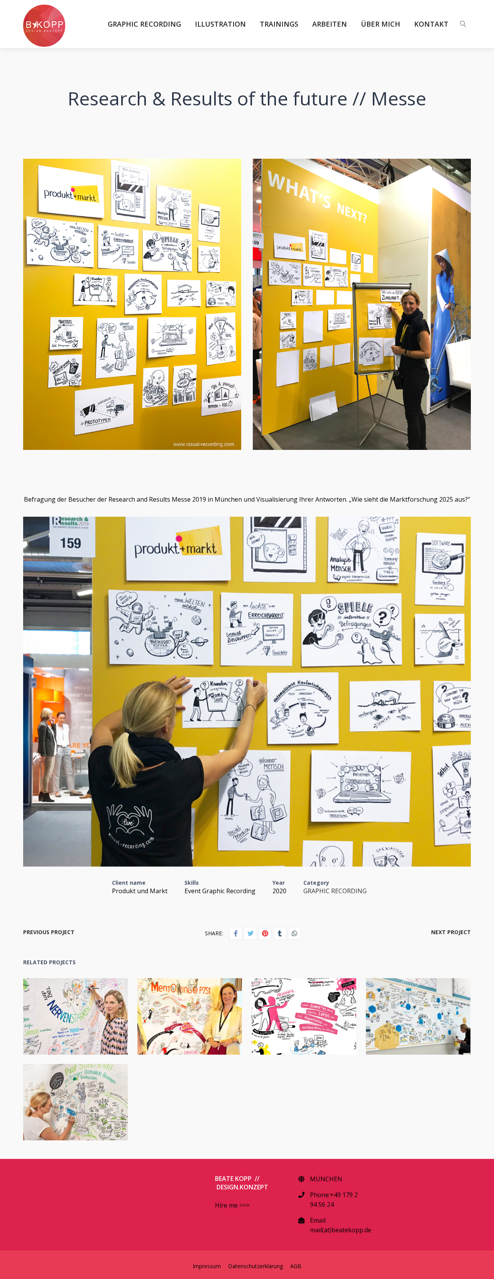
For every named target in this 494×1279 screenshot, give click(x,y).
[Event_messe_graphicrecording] (247, 692)
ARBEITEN (329, 24)
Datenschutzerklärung (255, 1266)
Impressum (207, 1266)
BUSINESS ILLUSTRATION (294, 1021)
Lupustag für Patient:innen (289, 1010)
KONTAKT (431, 24)
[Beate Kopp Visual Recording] (44, 26)
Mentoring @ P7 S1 (174, 1010)
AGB (295, 1266)
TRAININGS (279, 24)
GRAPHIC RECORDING (144, 24)
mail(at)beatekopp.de (340, 1230)
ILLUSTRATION (220, 24)
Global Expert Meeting (402, 1010)
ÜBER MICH (380, 24)
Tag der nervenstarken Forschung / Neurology (60, 1010)
